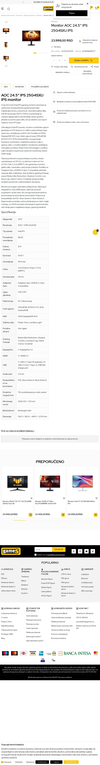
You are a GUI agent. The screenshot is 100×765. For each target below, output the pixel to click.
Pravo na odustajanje (59, 634)
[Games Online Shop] (49, 8)
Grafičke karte (86, 582)
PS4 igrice (65, 582)
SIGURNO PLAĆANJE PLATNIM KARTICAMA (50, 2)
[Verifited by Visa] (43, 660)
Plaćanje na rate (32, 624)
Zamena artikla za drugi (60, 630)
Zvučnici (24, 593)
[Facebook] (74, 551)
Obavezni (7, 762)
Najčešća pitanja (7, 626)
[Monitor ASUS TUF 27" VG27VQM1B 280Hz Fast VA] (17, 483)
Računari (84, 578)
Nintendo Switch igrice (67, 587)
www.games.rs (38, 677)
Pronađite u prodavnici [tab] (40, 86)
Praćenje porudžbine (59, 613)
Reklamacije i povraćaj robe (62, 626)
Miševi (23, 581)
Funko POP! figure (48, 583)
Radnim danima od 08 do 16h (86, 627)
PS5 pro (4, 578)
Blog (3, 638)
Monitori (39, 15)
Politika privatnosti (33, 632)
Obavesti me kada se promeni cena (90, 41)
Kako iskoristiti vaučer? (35, 641)
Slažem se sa (51, 555)
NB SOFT (55, 677)
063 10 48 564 (82, 617)
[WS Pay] (51, 653)
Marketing (30, 762)
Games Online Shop (8, 15)
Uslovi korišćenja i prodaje (61, 617)
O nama (4, 617)
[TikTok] (93, 551)
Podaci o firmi (6, 622)
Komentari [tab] (19, 86)
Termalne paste (87, 587)
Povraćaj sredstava (58, 638)
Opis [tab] (6, 86)
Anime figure (46, 596)
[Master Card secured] (96, 653)
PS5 (2, 574)
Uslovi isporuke (32, 628)
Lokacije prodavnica (9, 613)
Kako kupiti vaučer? (33, 636)
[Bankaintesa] (74, 653)
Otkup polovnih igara (9, 630)
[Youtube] (86, 551)
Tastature (25, 576)
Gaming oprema (29, 15)
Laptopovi (85, 574)
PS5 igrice (65, 578)
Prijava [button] (72, 13)
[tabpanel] (31, 37)
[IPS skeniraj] (53, 660)
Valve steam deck (8, 591)
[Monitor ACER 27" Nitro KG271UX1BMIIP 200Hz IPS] (50, 483)
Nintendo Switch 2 (8, 586)
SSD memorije (86, 591)
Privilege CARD (7, 634)
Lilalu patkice (46, 591)
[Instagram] (80, 551)
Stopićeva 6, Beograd (84, 613)
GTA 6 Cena (66, 574)
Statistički (19, 762)
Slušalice (24, 585)
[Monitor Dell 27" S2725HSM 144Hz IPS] (82, 483)
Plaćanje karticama (33, 620)
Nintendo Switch (7, 582)
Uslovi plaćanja (32, 616)
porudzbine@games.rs (85, 622)
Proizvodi (19, 15)
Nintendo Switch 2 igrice (68, 594)
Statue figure (46, 587)
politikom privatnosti (56, 555)
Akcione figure (47, 579)
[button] (59, 66)
